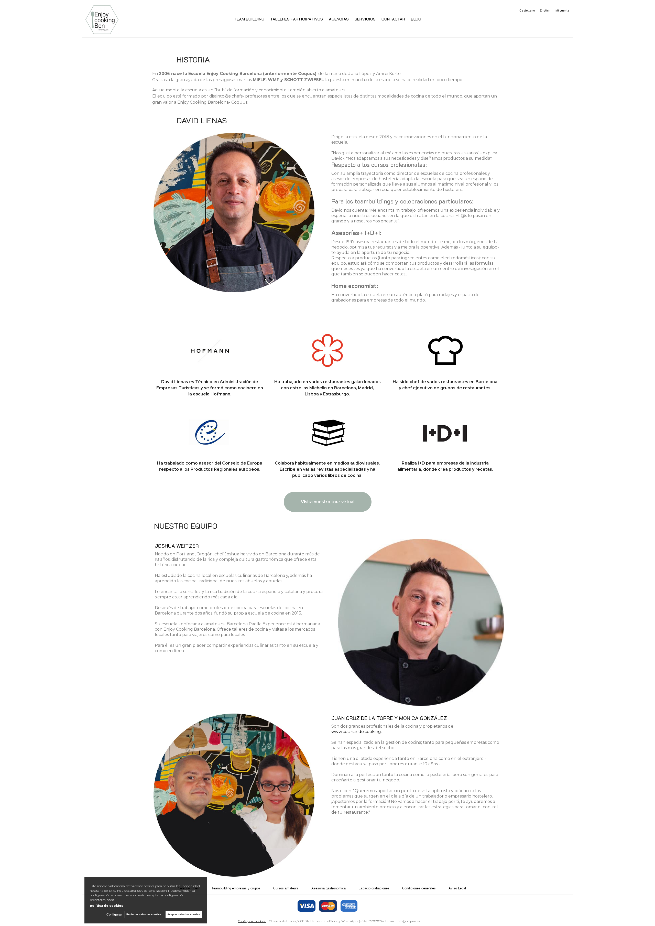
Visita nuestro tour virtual (327, 501)
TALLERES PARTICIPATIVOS (296, 18)
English (545, 10)
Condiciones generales (419, 888)
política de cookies (106, 906)
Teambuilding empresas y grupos (236, 888)
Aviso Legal (457, 888)
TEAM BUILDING (249, 18)
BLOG (416, 18)
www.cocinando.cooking (356, 731)
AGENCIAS (339, 18)
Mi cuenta (562, 10)
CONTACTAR (393, 18)
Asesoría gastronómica (328, 888)
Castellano (527, 10)
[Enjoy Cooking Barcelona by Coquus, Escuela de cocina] (101, 31)
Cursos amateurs (286, 888)
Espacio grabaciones (373, 888)
